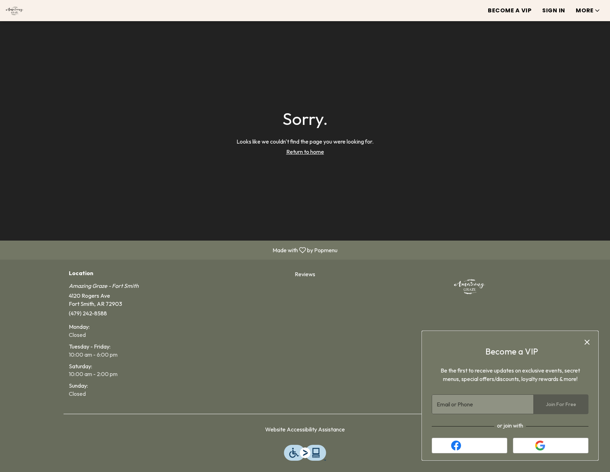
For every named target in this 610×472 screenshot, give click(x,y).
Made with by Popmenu (171, 249)
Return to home (305, 151)
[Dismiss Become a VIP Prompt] (587, 342)
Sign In (553, 10)
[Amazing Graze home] (37, 10)
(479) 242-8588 (88, 313)
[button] (588, 11)
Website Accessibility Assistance (305, 429)
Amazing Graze (469, 286)
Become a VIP (510, 10)
